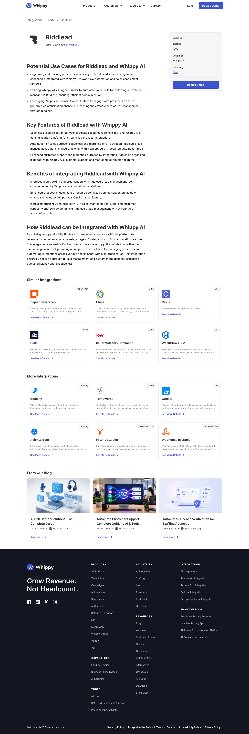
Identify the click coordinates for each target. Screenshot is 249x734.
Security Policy (115, 727)
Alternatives (142, 664)
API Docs (141, 678)
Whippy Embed (99, 633)
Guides (140, 644)
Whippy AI (74, 44)
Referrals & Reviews (102, 612)
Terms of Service (165, 727)
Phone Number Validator (104, 709)
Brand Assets (143, 692)
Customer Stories (145, 637)
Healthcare (142, 606)
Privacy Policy (212, 727)
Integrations (34, 20)
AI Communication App (193, 637)
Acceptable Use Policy (140, 727)
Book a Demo (210, 5)
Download (141, 685)
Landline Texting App (192, 623)
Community (142, 651)
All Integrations (144, 658)
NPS (93, 619)
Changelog (142, 671)
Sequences (97, 599)
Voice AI (95, 640)
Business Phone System (104, 671)
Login (190, 5)
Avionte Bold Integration (194, 585)
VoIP (93, 647)
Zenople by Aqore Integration (197, 599)
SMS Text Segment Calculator (107, 703)
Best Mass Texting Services (196, 616)
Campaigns (97, 585)
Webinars (141, 630)
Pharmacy (141, 592)
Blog (138, 623)
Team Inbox (97, 578)
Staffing (140, 578)
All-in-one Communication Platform (200, 630)
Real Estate (142, 599)
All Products (98, 571)
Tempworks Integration (193, 578)
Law (138, 585)
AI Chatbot (97, 606)
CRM (51, 20)
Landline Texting (100, 664)
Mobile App (97, 626)
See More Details (40, 317)
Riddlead (66, 20)
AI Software (97, 678)
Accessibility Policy (190, 727)
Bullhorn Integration (191, 592)
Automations (98, 592)
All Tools (95, 696)
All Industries (143, 571)
